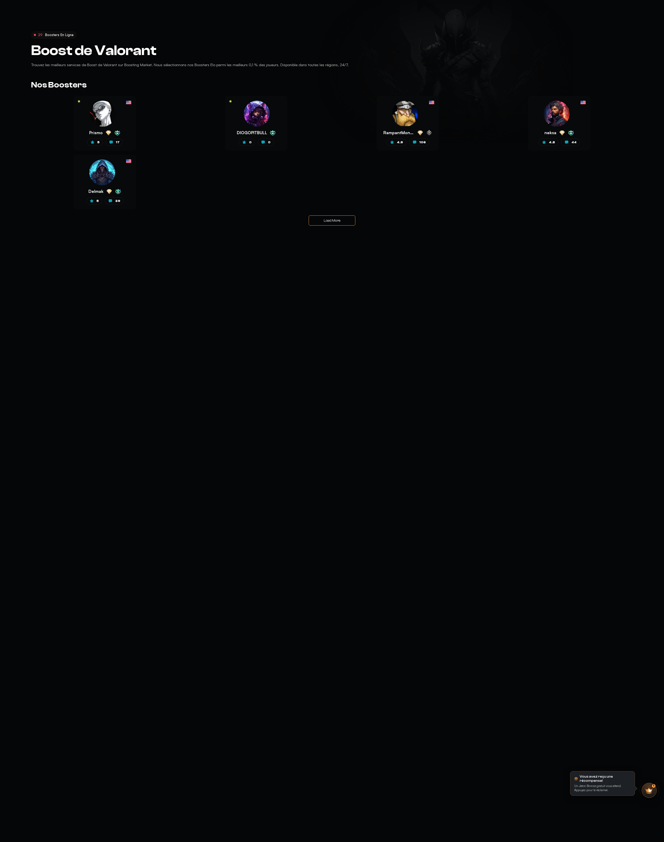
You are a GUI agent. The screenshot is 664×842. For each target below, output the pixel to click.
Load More (332, 220)
